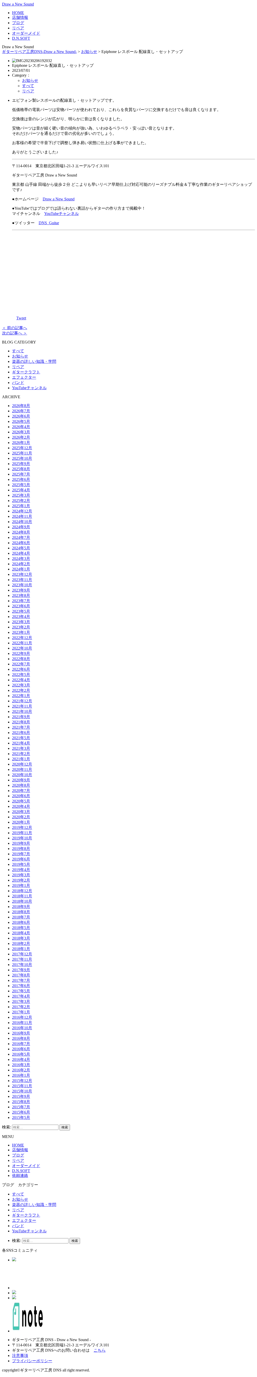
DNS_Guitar (49, 223)
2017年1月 (21, 1012)
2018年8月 (21, 912)
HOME (18, 13)
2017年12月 (22, 954)
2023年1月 (21, 632)
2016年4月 (21, 1059)
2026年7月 (21, 411)
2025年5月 (21, 485)
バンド (18, 382)
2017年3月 (21, 1001)
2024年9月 (21, 527)
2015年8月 (21, 1102)
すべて (28, 86)
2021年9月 (21, 717)
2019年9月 (21, 843)
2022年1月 (21, 696)
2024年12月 (22, 511)
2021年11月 (22, 706)
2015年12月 (22, 1080)
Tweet (21, 318)
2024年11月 (22, 516)
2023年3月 (21, 622)
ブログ (18, 23)
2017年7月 (21, 980)
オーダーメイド (26, 33)
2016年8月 (21, 1038)
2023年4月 (21, 616)
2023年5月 (21, 611)
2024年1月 (21, 569)
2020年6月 (21, 796)
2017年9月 (21, 970)
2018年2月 (21, 943)
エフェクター (24, 377)
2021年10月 (22, 711)
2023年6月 (21, 606)
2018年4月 (21, 933)
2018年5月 (21, 928)
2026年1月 (21, 442)
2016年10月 (22, 1028)
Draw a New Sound (18, 4)
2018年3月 (21, 938)
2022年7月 (21, 664)
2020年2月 (21, 817)
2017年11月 (22, 959)
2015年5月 (21, 1117)
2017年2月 (21, 1007)
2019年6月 (21, 859)
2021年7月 (21, 727)
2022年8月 (21, 659)
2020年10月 (22, 775)
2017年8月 (21, 975)
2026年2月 (21, 437)
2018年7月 (21, 917)
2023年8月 (21, 595)
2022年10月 (22, 648)
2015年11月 (22, 1086)
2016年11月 (22, 1022)
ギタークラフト (26, 372)
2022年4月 (21, 680)
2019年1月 (21, 885)
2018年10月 (22, 901)
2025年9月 (21, 464)
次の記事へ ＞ (14, 333)
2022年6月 (21, 669)
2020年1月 (21, 822)
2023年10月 (22, 585)
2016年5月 (21, 1054)
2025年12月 (22, 448)
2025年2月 (21, 500)
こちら (100, 1350)
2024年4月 (21, 553)
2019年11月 (22, 833)
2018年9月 (21, 906)
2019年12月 (22, 827)
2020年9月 (21, 780)
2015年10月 (22, 1091)
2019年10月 (22, 838)
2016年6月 (21, 1049)
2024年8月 (21, 532)
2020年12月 (22, 764)
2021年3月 (21, 748)
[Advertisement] (133, 269)
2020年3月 (21, 812)
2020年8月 (21, 785)
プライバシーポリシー (32, 1361)
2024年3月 (21, 558)
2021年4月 (21, 743)
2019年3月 (21, 875)
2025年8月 (21, 469)
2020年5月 (21, 801)
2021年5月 (21, 738)
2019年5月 (21, 864)
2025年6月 (21, 479)
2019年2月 (21, 880)
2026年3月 (21, 432)
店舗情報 (20, 17)
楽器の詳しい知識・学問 (34, 361)
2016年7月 (21, 1044)
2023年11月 (22, 580)
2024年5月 (21, 548)
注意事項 (20, 1355)
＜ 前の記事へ (14, 328)
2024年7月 (21, 537)
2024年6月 (21, 543)
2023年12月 (22, 574)
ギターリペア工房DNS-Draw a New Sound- (39, 51)
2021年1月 (21, 759)
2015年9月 (21, 1096)
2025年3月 (21, 495)
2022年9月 (21, 653)
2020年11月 (22, 769)
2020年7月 (21, 790)
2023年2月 (21, 627)
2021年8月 (21, 722)
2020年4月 (21, 806)
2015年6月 (21, 1112)
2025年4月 (21, 490)
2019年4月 (21, 870)
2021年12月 (22, 701)
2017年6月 (21, 986)
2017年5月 (21, 991)
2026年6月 (21, 416)
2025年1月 (21, 506)
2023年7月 (21, 601)
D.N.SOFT (21, 38)
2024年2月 (21, 564)
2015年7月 (21, 1107)
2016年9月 (21, 1033)
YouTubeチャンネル (61, 213)
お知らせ (89, 51)
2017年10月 (22, 964)
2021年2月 (21, 754)
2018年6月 (21, 922)
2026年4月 (21, 427)
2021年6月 (21, 732)
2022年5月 (21, 674)
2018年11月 (22, 896)
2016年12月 (22, 1017)
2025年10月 (22, 458)
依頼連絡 (20, 1175)
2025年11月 (22, 453)
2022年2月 (21, 690)
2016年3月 (21, 1065)
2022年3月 (21, 685)
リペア (18, 28)
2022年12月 (22, 638)
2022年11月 (22, 643)
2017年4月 (21, 996)
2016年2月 (21, 1070)
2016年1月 (21, 1075)
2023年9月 (21, 590)
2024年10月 (22, 522)
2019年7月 (21, 854)
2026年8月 (21, 406)
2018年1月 (21, 949)
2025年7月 (21, 474)
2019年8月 (21, 848)
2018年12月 (22, 891)
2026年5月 (21, 421)
